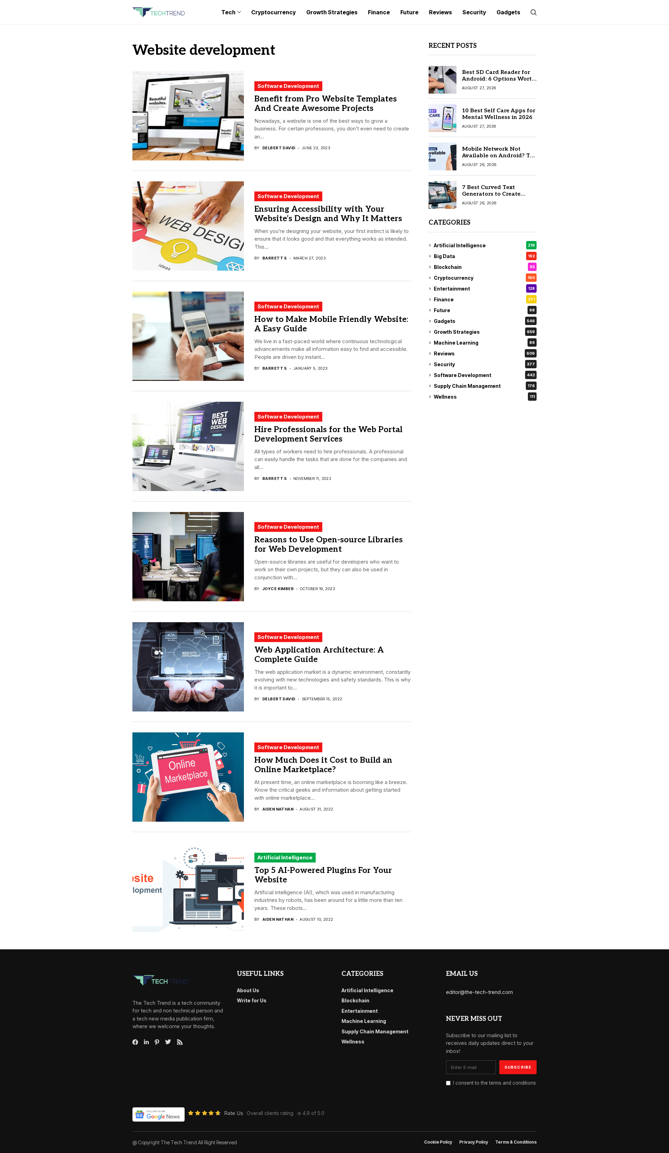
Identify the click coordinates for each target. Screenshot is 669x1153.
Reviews (484, 353)
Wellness (484, 397)
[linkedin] (146, 1042)
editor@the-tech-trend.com (479, 992)
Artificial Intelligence (285, 857)
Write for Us (252, 1000)
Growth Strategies (484, 332)
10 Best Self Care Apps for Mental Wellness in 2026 (498, 114)
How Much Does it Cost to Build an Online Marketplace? (323, 765)
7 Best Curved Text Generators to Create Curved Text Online (491, 194)
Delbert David (278, 148)
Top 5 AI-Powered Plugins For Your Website (323, 875)
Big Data (484, 256)
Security (484, 364)
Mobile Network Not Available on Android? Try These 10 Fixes (499, 156)
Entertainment (484, 289)
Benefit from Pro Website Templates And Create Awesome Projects (325, 104)
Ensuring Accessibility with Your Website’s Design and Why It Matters (328, 214)
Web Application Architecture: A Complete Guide (319, 655)
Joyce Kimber (278, 589)
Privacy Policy (473, 1142)
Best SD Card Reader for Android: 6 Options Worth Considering (499, 79)
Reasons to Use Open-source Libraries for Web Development (328, 545)
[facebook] (135, 1042)
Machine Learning (484, 343)
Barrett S (274, 258)
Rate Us (233, 1113)
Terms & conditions (516, 1142)
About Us (248, 990)
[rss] (180, 1042)
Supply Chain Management (484, 386)
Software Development (288, 86)
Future (484, 310)
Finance (484, 299)
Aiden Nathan (277, 809)
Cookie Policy (438, 1142)
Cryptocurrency (484, 278)
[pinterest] (157, 1042)
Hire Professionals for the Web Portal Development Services (328, 434)
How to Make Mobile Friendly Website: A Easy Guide (331, 324)
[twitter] (168, 1042)
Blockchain (484, 267)
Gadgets (484, 321)
